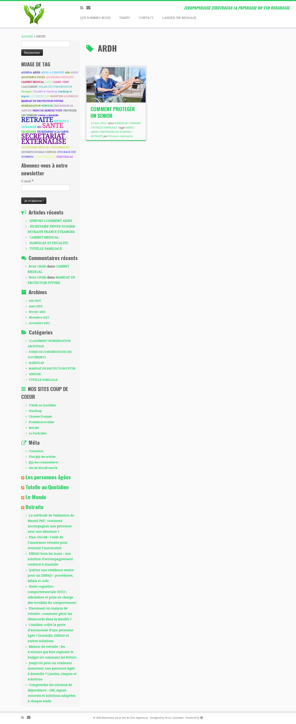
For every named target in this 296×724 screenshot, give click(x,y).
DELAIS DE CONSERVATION (55, 86)
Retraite (34, 427)
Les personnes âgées (48, 477)
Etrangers (27, 91)
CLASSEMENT (29, 86)
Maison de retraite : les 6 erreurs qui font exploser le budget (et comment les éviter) (52, 652)
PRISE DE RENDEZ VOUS (47, 110)
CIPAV (65, 82)
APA (67, 72)
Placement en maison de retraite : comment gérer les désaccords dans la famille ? (50, 613)
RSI (39, 127)
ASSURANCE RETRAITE (60, 77)
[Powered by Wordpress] (201, 717)
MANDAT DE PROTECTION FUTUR (52, 368)
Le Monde (36, 497)
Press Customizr (174, 717)
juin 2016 (35, 300)
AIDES (36, 72)
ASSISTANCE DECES (33, 77)
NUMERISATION (31, 105)
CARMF (57, 82)
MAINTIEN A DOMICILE (64, 96)
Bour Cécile (37, 266)
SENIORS (50, 152)
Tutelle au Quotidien (42, 405)
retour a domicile (48, 115)
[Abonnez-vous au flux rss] (83, 7)
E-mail (27, 181)
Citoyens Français (40, 416)
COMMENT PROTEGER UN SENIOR (113, 112)
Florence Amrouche (120, 136)
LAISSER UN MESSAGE (179, 18)
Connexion (36, 451)
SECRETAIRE (28, 131)
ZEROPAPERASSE (44, 156)
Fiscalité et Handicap (45, 91)
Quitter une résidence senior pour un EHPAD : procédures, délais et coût (51, 575)
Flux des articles (42, 456)
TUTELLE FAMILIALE (46, 249)
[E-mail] (89, 7)
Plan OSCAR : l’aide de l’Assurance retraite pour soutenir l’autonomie (48, 542)
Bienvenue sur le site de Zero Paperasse (125, 717)
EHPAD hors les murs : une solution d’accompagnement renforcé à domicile (50, 559)
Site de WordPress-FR (43, 468)
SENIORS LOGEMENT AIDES (51, 221)
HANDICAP (36, 362)
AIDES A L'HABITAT (52, 72)
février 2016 (37, 311)
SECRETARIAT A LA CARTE (52, 131)
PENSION (47, 105)
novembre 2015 (39, 323)
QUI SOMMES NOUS (95, 18)
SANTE (52, 125)
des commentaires (43, 462)
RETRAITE (37, 119)
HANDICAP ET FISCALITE (49, 243)
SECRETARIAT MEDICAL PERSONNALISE (45, 147)
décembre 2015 (39, 317)
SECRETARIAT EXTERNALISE (43, 138)
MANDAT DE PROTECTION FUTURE (42, 101)
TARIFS (124, 18)
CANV (48, 82)
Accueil (27, 36)
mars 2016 (35, 306)
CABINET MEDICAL (32, 82)
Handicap (35, 410)
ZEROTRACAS (64, 156)
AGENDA (26, 72)
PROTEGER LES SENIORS (115, 131)
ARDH (74, 72)
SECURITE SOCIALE (32, 152)
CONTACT (146, 18)
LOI (47, 96)
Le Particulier (38, 433)
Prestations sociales (41, 422)
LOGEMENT (37, 96)
